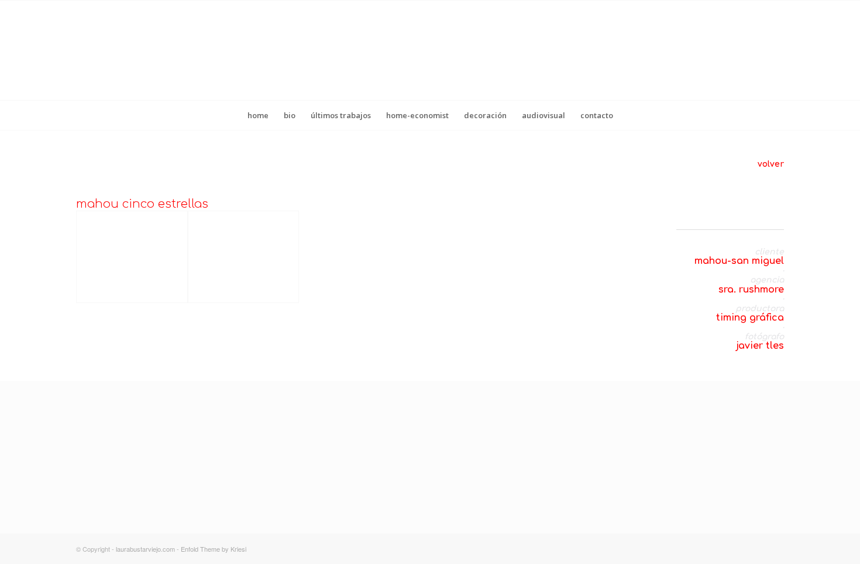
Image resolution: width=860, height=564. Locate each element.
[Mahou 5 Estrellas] (244, 256)
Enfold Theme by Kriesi (213, 548)
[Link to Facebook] (757, 549)
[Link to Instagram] (740, 549)
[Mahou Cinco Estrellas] (132, 256)
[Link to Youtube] (775, 549)
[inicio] (414, 492)
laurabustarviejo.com (145, 548)
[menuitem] (258, 115)
